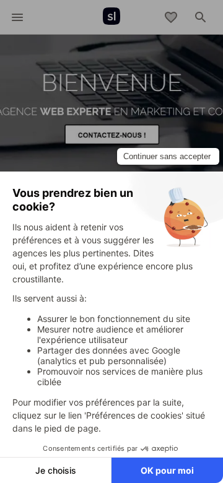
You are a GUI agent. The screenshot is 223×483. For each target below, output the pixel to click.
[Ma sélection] (171, 17)
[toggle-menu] (17, 17)
